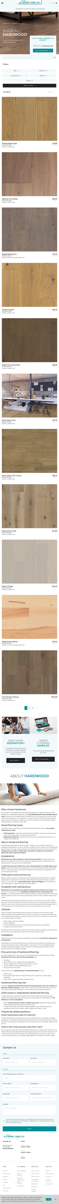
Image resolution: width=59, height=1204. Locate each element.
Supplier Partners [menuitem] (33, 1190)
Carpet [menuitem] (5, 1179)
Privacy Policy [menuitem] (49, 1184)
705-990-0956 (40, 9)
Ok (48, 1199)
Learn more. (39, 1201)
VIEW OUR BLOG (14, 760)
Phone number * (7, 1083)
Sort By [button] (50, 92)
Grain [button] (28, 80)
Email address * (34, 1083)
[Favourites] (53, 3)
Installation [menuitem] (34, 1186)
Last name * (33, 1058)
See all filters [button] (28, 85)
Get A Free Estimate (41, 50)
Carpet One (6, 23)
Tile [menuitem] (4, 1185)
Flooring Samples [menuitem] (19, 1174)
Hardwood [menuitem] (6, 1176)
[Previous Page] (22, 708)
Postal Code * (6, 1093)
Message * (5, 1104)
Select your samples (42, 759)
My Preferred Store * (35, 1093)
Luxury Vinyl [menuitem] (6, 1173)
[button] (50, 3)
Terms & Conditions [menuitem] (49, 1180)
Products (14, 23)
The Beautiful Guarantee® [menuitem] (35, 1180)
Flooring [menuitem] (5, 1171)
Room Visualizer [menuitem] (21, 1171)
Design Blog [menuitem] (20, 1186)
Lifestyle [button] (42, 70)
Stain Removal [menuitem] (35, 1171)
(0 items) (56, 3)
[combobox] (28, 57)
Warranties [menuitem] (34, 1184)
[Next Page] (36, 708)
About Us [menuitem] (48, 1171)
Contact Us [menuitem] (49, 1176)
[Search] (54, 57)
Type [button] (14, 70)
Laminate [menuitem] (5, 1182)
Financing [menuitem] (5, 1191)
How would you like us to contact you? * (13, 1074)
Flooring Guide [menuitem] (35, 1176)
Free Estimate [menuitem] (7, 1188)
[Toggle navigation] (2, 3)
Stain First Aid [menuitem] (35, 1173)
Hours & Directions (8, 1148)
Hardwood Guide (47, 46)
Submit (29, 1129)
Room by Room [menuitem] (50, 1173)
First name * (6, 1058)
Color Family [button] (14, 75)
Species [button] (42, 75)
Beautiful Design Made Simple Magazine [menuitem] (20, 1181)
